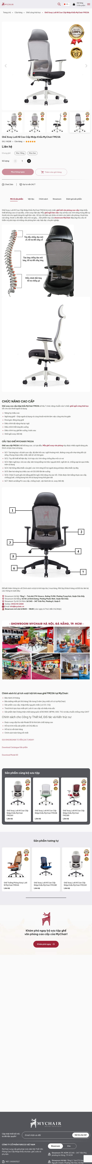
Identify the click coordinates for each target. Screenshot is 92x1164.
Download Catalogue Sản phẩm (15, 747)
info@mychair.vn (17, 606)
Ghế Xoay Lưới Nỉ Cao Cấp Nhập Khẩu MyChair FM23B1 (73, 813)
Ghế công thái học (33, 12)
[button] (5, 65)
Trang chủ (7, 12)
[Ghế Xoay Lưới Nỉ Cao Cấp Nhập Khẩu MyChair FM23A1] (18, 793)
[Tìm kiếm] (57, 8)
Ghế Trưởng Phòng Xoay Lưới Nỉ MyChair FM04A (15, 884)
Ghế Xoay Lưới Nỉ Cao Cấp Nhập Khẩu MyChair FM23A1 (17, 813)
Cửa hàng (18, 12)
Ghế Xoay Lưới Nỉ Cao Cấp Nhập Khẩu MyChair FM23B (46, 812)
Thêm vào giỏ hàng (53, 172)
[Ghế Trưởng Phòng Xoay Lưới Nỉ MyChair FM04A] (16, 863)
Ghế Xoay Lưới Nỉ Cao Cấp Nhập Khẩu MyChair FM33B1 (45, 884)
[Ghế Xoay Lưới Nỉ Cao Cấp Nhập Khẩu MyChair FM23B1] (74, 793)
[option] (20, 153)
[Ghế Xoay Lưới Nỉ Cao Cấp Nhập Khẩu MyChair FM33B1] (46, 863)
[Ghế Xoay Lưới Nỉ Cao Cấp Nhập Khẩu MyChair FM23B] (46, 793)
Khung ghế (6, 153)
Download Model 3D (10, 755)
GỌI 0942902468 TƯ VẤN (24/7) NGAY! (18, 740)
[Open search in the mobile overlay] (59, 4)
